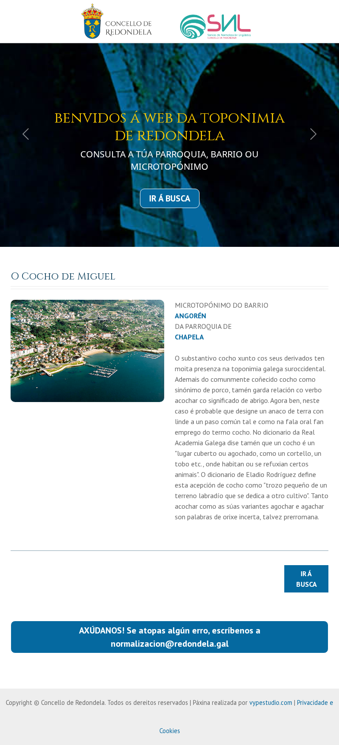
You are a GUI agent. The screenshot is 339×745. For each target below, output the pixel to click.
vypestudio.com (270, 702)
